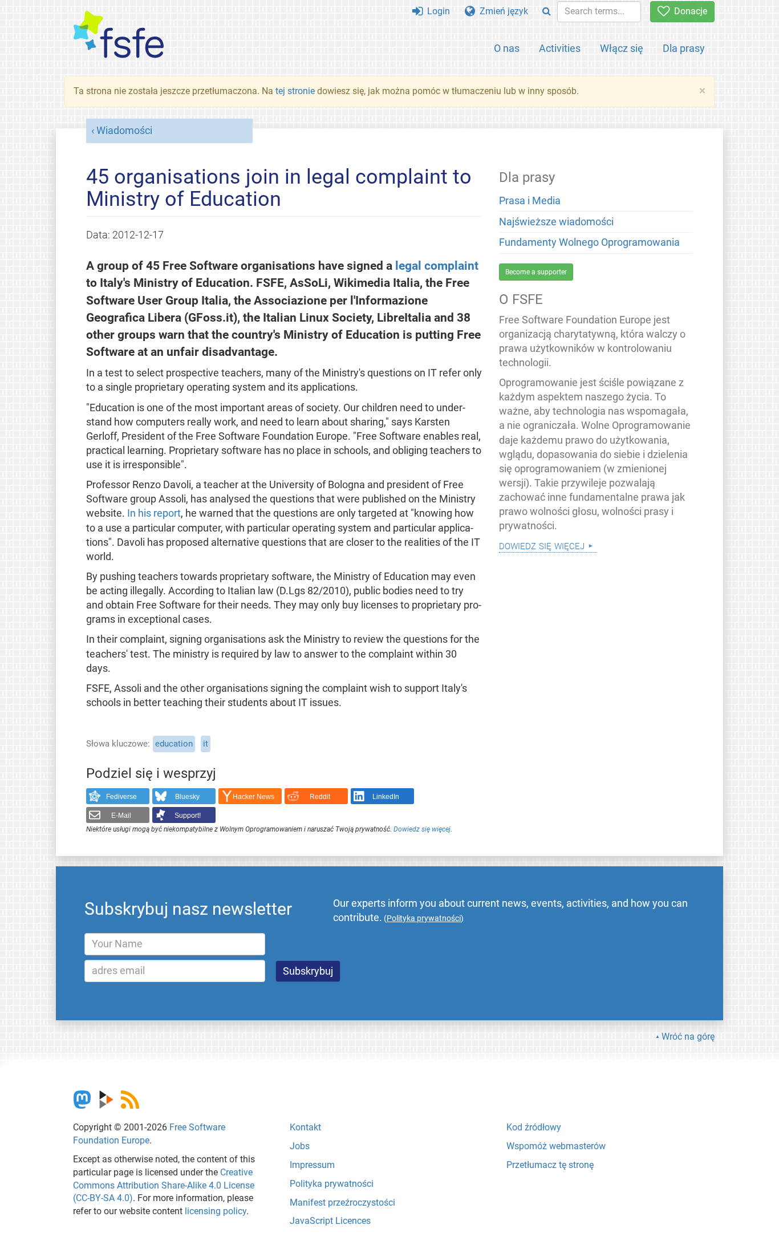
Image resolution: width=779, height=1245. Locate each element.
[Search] (546, 12)
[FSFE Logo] (119, 35)
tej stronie (295, 91)
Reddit (320, 797)
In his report (154, 513)
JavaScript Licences (330, 1220)
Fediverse (121, 797)
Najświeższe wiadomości (556, 222)
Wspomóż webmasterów (556, 1146)
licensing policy (215, 1211)
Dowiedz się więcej (422, 829)
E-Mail (121, 816)
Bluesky (187, 797)
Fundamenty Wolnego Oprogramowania (589, 242)
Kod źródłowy (533, 1127)
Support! (188, 816)
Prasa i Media (530, 200)
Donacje (688, 11)
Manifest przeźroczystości (342, 1202)
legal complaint (436, 265)
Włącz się (621, 48)
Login (436, 11)
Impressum (312, 1164)
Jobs (300, 1146)
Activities (560, 48)
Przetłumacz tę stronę (550, 1164)
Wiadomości (124, 130)
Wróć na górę (688, 1036)
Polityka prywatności (332, 1183)
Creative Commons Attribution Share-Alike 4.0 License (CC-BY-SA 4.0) (163, 1185)
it (205, 744)
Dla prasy (684, 48)
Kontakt (305, 1127)
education (174, 744)
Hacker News (253, 797)
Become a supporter (536, 272)
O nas (507, 48)
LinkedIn (385, 797)
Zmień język (501, 11)
